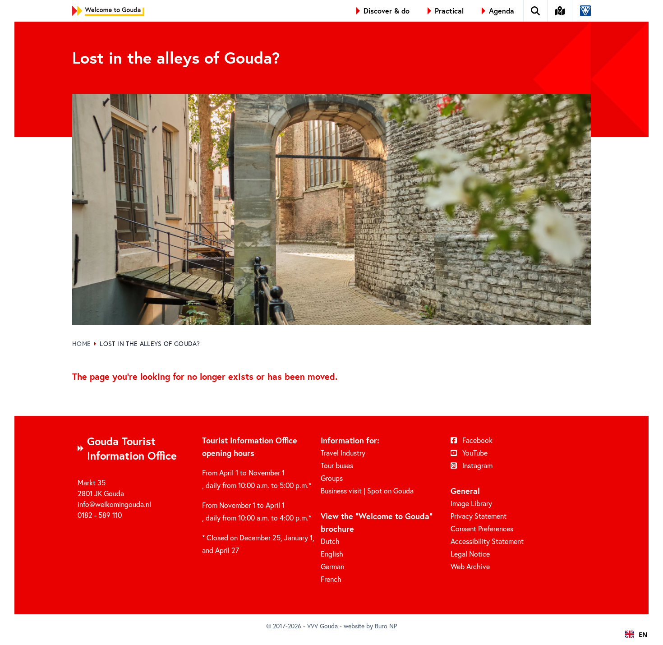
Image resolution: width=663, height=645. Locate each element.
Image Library (471, 503)
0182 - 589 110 (100, 515)
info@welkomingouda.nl (114, 504)
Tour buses (337, 465)
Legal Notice (470, 553)
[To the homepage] (108, 10)
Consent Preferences (482, 528)
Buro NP (386, 626)
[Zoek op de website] (536, 11)
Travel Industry (343, 452)
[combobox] (636, 634)
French (331, 579)
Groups (332, 478)
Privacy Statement (478, 516)
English (332, 553)
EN (643, 634)
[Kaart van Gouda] (560, 11)
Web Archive (470, 566)
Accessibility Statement (487, 541)
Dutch (330, 541)
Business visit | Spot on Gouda (367, 490)
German (332, 566)
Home (81, 343)
